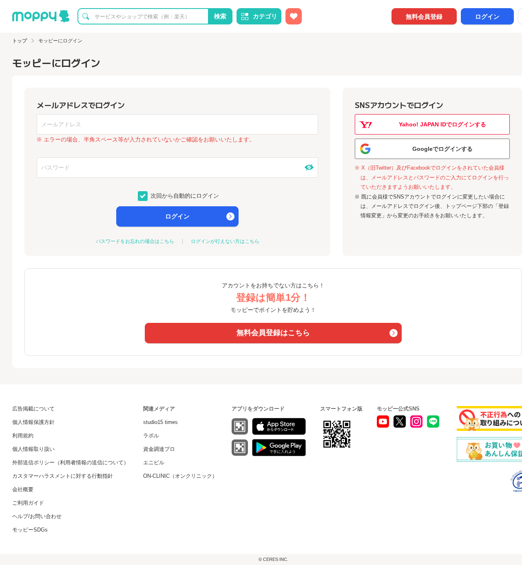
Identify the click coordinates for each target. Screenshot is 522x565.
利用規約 (22, 436)
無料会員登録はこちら (273, 333)
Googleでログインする (442, 149)
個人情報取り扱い (33, 449)
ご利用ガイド (28, 503)
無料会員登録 (424, 16)
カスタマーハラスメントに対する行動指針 (62, 476)
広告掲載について (33, 409)
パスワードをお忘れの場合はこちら (135, 241)
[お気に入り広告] (293, 16)
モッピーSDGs (30, 530)
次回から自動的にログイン (184, 195)
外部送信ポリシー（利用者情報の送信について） (70, 462)
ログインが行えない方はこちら (225, 241)
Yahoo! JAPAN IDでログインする (442, 124)
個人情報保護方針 (33, 422)
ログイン (487, 16)
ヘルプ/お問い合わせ (37, 516)
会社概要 (22, 489)
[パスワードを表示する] (309, 167)
